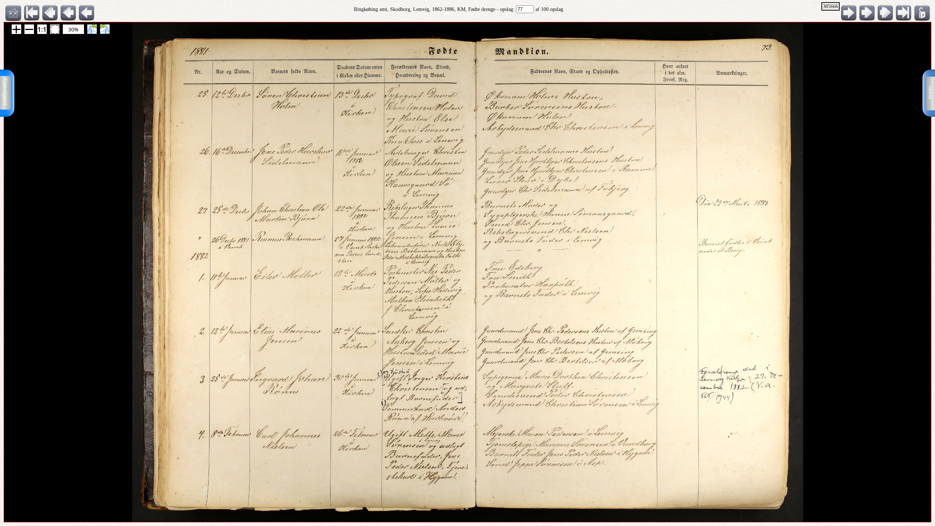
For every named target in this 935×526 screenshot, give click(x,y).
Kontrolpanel (5, 91)
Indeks (929, 92)
